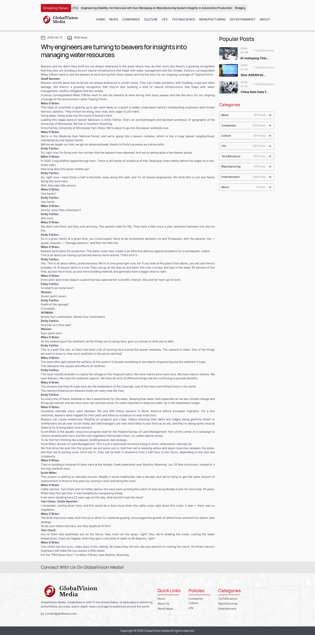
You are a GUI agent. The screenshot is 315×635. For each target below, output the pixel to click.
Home (100, 19)
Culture (151, 19)
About (265, 19)
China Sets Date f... (255, 92)
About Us (163, 603)
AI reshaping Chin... (254, 58)
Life (165, 19)
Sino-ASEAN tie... (253, 75)
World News (165, 608)
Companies (131, 19)
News (113, 19)
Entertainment (243, 19)
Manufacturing (212, 19)
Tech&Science (183, 19)
